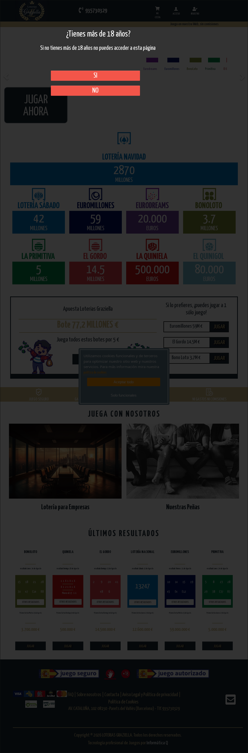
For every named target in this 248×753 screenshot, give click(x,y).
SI (95, 75)
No (95, 90)
